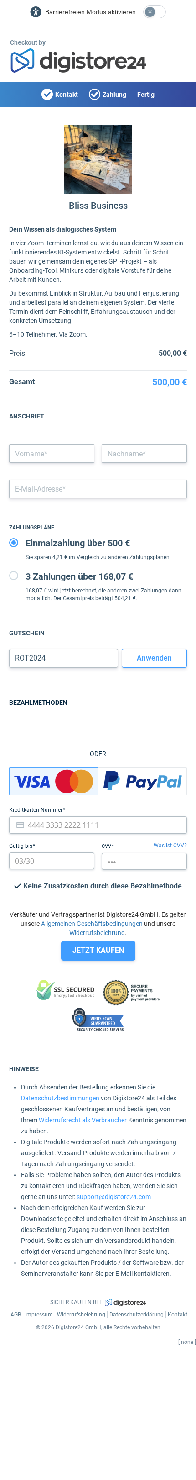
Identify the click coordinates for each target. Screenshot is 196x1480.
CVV (107, 846)
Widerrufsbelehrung (97, 932)
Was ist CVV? (170, 845)
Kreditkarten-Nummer (36, 810)
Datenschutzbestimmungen (60, 1098)
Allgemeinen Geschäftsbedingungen (92, 923)
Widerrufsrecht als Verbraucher (83, 1120)
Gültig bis (21, 846)
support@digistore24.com (114, 1196)
